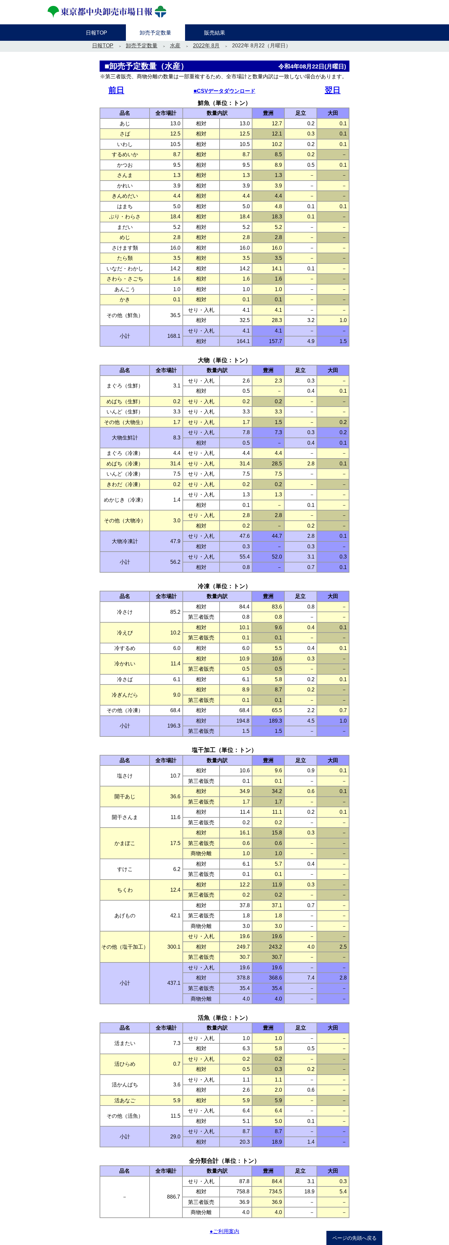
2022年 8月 (206, 45)
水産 (175, 45)
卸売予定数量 (141, 45)
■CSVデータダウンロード (224, 91)
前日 (116, 90)
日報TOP (102, 45)
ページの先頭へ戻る (354, 1238)
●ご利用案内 (224, 1231)
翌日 (333, 90)
